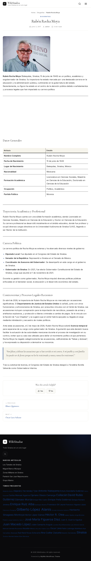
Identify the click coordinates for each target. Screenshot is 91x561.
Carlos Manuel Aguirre (19, 495)
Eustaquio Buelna (41, 505)
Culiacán (61, 495)
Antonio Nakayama (48, 490)
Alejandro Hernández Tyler (25, 491)
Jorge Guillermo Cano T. (16, 520)
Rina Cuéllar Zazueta (51, 532)
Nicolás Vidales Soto (43, 528)
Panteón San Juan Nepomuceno (15, 476)
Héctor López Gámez (35, 515)
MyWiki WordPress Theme (50, 556)
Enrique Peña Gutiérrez (59, 499)
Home (33, 12)
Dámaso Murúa (23, 499)
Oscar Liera (55, 528)
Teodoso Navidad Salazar (11, 536)
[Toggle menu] (85, 3)
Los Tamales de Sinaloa (12, 465)
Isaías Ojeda (69, 515)
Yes (41, 391)
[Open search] (79, 3)
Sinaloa (82, 532)
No (52, 391)
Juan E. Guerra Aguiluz (71, 520)
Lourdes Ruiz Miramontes (61, 525)
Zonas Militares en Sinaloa (13, 473)
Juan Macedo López (17, 524)
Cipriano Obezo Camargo (43, 495)
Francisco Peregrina (9, 510)
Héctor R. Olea (54, 514)
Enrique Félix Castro (40, 500)
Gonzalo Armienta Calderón (60, 510)
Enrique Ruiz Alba (22, 504)
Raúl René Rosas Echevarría (29, 533)
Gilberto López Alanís (34, 509)
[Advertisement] (45, 117)
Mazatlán (26, 528)
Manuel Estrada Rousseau (12, 528)
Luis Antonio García (77, 525)
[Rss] (5, 454)
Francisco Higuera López (76, 505)
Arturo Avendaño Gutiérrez (72, 491)
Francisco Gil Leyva (56, 504)
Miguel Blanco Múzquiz (12, 469)
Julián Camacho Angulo (41, 525)
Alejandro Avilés (8, 491)
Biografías (40, 12)
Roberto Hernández (69, 533)
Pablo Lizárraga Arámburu (72, 528)
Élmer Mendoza (24, 536)
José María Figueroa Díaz (42, 519)
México (33, 528)
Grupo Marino (8, 480)
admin (47, 27)
